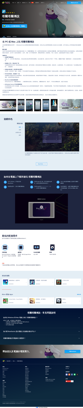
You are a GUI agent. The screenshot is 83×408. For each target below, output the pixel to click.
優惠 (3, 371)
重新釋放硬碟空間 (28, 381)
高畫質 (26, 388)
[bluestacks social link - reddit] (69, 374)
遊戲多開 (26, 372)
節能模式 (26, 377)
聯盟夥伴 (37, 2)
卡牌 (3, 392)
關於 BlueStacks (48, 368)
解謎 (3, 394)
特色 (13, 2)
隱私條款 (4, 403)
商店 (31, 2)
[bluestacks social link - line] (75, 374)
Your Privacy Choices (42, 407)
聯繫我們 (47, 371)
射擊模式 (26, 369)
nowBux (4, 375)
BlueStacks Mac (5, 368)
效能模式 (26, 383)
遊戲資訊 (24, 2)
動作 (3, 383)
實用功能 (26, 390)
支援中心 (42, 2)
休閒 (3, 389)
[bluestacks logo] (6, 3)
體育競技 (4, 395)
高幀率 (26, 387)
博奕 (3, 391)
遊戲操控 (26, 368)
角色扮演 (4, 386)
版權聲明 (7, 403)
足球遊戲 (4, 396)
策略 (3, 388)
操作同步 (26, 374)
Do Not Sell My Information (20, 403)
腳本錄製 (26, 375)
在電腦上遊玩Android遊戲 (50, 379)
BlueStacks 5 (5, 369)
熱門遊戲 (4, 382)
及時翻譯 (26, 378)
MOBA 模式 (27, 371)
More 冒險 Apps (7, 294)
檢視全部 (79, 294)
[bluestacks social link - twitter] (77, 374)
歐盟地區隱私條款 (12, 403)
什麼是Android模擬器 (49, 380)
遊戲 (18, 2)
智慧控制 (26, 380)
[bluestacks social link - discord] (67, 374)
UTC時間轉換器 (28, 391)
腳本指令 (26, 385)
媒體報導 (47, 374)
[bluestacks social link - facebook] (72, 374)
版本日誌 (67, 368)
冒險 (3, 19)
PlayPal (4, 377)
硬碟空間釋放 (27, 384)
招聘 (46, 372)
